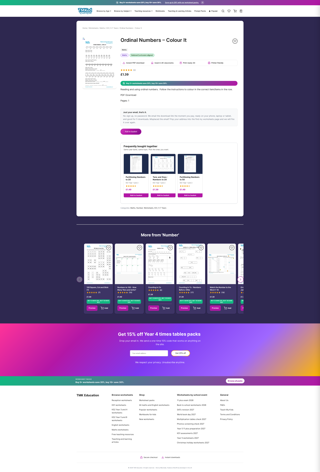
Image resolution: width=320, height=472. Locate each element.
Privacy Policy (226, 419)
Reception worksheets (122, 400)
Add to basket (131, 132)
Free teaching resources (123, 434)
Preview (92, 308)
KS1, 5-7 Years (112, 28)
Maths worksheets (120, 430)
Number (139, 208)
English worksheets (120, 425)
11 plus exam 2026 (185, 400)
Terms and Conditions (230, 414)
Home (84, 28)
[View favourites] (229, 11)
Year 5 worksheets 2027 (188, 438)
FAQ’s (222, 405)
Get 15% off (180, 353)
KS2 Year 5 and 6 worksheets (119, 418)
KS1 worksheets (119, 405)
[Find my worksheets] (241, 11)
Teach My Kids (226, 409)
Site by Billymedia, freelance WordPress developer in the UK (174, 468)
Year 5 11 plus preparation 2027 (191, 428)
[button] (83, 38)
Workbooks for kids (147, 414)
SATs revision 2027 (185, 409)
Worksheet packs (146, 400)
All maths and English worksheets (154, 405)
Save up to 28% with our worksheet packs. (182, 3)
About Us (224, 400)
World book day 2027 (186, 414)
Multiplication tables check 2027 (191, 419)
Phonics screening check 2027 (190, 424)
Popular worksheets (148, 409)
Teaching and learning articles (122, 440)
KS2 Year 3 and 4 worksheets (119, 411)
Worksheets (93, 28)
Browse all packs (235, 381)
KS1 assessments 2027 (187, 433)
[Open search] (223, 11)
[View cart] (235, 11)
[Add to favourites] (235, 41)
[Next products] (241, 279)
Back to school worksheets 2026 (191, 405)
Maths (102, 28)
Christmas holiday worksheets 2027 (193, 442)
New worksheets (146, 419)
